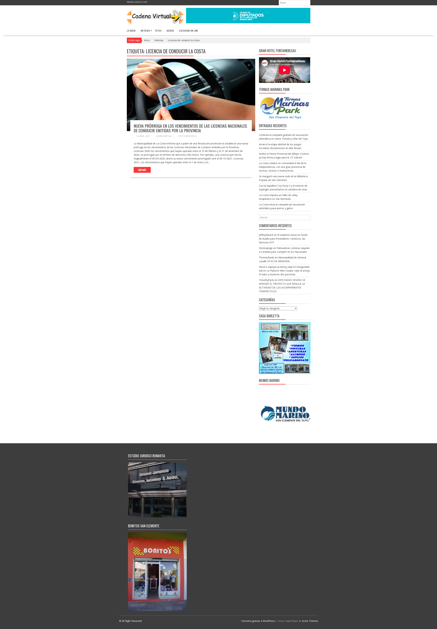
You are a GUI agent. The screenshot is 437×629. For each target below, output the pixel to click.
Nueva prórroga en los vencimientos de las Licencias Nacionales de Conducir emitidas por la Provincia (190, 128)
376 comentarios (187, 136)
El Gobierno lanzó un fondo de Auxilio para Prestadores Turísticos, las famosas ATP (283, 238)
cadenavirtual (164, 136)
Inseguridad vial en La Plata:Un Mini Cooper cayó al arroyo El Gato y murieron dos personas (284, 270)
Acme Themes (310, 621)
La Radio (131, 30)
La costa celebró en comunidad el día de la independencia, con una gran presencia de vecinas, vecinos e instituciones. (282, 166)
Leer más (142, 170)
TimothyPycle (266, 280)
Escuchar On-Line (188, 30)
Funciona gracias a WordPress (258, 621)
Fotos (158, 30)
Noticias (145, 30)
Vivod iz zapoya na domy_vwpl (275, 266)
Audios (170, 30)
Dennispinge (266, 248)
